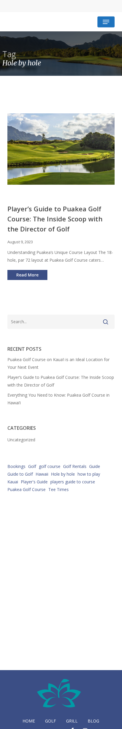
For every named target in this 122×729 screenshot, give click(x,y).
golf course (49, 466)
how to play (89, 474)
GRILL (72, 721)
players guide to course (72, 482)
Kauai (12, 482)
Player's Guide (34, 482)
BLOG (93, 721)
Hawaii (42, 474)
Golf (32, 466)
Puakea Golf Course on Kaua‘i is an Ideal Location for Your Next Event (58, 363)
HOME (29, 721)
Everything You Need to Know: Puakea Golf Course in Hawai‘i (58, 398)
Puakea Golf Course (26, 489)
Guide (94, 466)
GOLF (50, 721)
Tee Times (58, 489)
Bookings (16, 466)
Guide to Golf (20, 474)
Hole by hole (63, 474)
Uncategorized (21, 439)
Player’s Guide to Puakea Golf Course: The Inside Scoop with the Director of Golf (60, 381)
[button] (106, 22)
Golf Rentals (74, 466)
